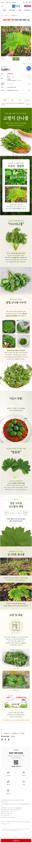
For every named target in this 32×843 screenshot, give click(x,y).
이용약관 (22, 733)
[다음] (29, 59)
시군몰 (19, 10)
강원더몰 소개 (27, 10)
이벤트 (4, 10)
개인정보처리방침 (5, 736)
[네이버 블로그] (9, 740)
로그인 (2, 2)
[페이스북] (5, 740)
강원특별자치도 (15, 733)
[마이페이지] (27, 2)
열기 (16, 837)
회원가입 (8, 2)
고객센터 (14, 2)
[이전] (2, 59)
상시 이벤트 (12, 10)
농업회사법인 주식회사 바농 (12, 90)
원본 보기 (21, 103)
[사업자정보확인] (18, 808)
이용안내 (13, 736)
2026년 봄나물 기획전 (11, 87)
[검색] (24, 2)
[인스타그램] (2, 740)
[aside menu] (2, 6)
